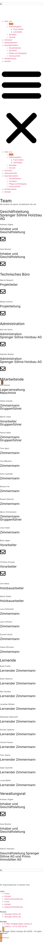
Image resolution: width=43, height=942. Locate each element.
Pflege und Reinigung (17, 53)
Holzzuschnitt (14, 56)
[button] (21, 107)
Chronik (12, 37)
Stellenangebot (15, 26)
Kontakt (7, 61)
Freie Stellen (18, 29)
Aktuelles (12, 34)
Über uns (8, 21)
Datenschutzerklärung (13, 899)
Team (11, 24)
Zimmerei (8, 40)
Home (6, 893)
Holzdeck (13, 50)
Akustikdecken (15, 48)
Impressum (4, 937)
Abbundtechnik (10, 42)
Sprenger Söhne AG (12, 914)
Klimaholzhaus (10, 58)
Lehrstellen (17, 32)
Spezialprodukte (11, 45)
